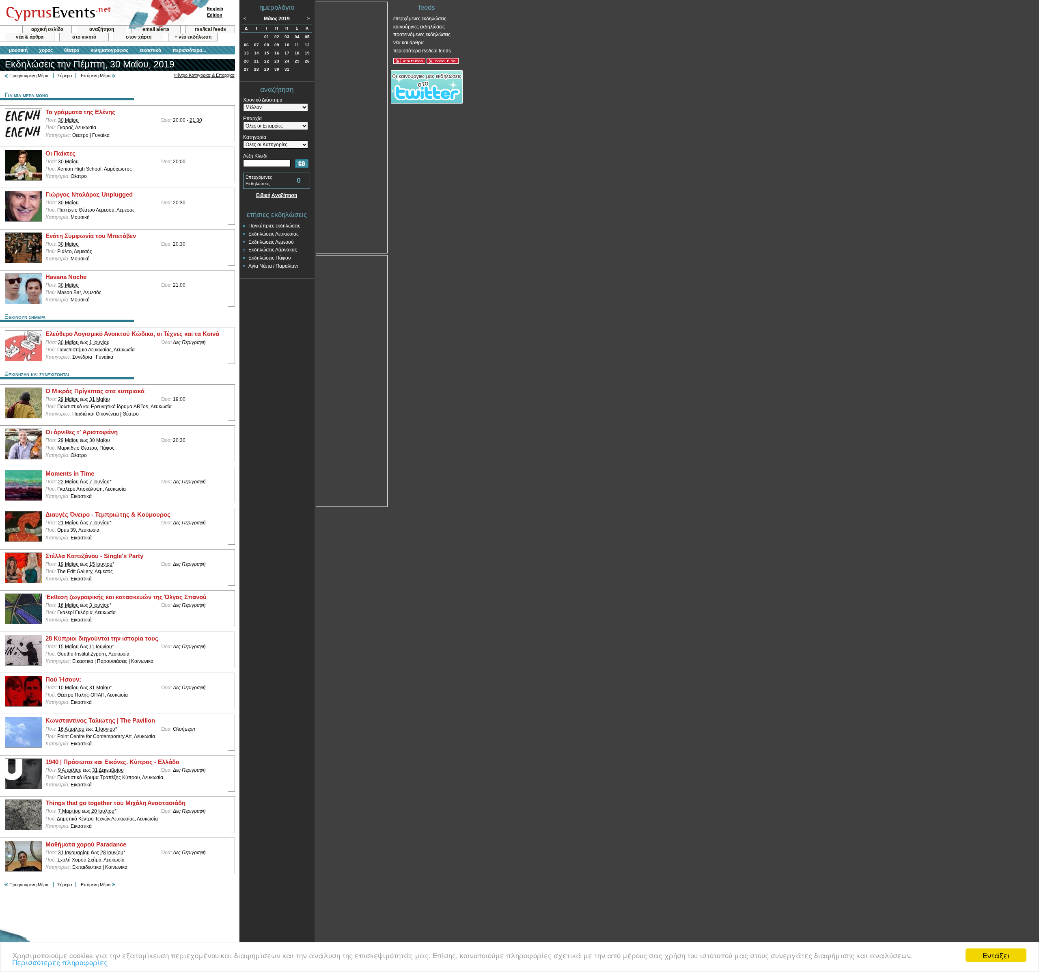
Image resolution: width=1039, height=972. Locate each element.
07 (256, 45)
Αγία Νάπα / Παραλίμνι (273, 266)
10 (287, 45)
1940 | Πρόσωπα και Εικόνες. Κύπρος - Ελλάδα (112, 762)
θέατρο (71, 50)
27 (246, 69)
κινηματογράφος (109, 50)
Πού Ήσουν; (63, 679)
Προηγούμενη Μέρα (28, 75)
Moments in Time (69, 473)
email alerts (156, 29)
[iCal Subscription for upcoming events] (409, 61)
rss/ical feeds (210, 29)
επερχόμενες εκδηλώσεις (419, 19)
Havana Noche (65, 277)
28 (256, 69)
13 (246, 53)
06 (246, 45)
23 (276, 61)
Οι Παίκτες (60, 153)
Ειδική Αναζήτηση (276, 195)
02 (276, 37)
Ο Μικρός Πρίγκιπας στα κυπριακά (94, 391)
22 (266, 61)
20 (246, 61)
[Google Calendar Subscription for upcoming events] (443, 61)
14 (256, 53)
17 (287, 53)
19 (307, 53)
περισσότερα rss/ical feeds (422, 51)
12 (307, 45)
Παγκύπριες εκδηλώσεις (274, 226)
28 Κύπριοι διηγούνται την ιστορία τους (101, 638)
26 (307, 61)
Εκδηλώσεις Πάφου (269, 258)
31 (287, 69)
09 (276, 45)
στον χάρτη (138, 37)
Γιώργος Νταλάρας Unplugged (89, 194)
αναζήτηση (101, 29)
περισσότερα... (189, 50)
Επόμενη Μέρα (95, 75)
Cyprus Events (57, 13)
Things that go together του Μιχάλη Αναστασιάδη (115, 803)
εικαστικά (150, 50)
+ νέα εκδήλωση (193, 37)
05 (307, 37)
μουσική (18, 50)
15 (266, 53)
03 (287, 37)
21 (256, 61)
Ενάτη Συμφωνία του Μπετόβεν (90, 236)
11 (297, 45)
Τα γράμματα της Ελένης (80, 112)
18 (297, 53)
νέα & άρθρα (29, 37)
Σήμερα (64, 75)
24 (287, 61)
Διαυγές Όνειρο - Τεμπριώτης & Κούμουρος (107, 514)
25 (297, 61)
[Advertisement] (351, 127)
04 (297, 37)
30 (276, 69)
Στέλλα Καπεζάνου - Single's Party (94, 556)
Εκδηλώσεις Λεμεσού (271, 242)
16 (276, 53)
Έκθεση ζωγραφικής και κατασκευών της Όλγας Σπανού (126, 597)
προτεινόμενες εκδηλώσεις (422, 34)
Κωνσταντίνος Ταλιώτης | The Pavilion (100, 720)
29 (266, 69)
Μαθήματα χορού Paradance (85, 844)
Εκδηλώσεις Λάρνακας (272, 250)
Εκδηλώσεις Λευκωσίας (273, 234)
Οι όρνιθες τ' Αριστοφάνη (81, 432)
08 (266, 45)
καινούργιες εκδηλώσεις (419, 27)
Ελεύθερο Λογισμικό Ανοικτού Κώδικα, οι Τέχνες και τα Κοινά (132, 334)
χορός (46, 50)
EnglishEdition (215, 11)
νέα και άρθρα (408, 42)
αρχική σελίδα (47, 29)
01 (266, 37)
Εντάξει (996, 955)
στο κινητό (84, 37)
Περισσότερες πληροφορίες (60, 962)
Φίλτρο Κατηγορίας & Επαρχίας (204, 75)
